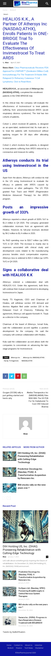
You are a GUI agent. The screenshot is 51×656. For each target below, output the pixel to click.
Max (7, 62)
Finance (19, 648)
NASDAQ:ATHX (27, 361)
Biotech (13, 10)
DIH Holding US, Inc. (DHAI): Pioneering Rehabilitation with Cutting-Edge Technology (22, 550)
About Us (28, 645)
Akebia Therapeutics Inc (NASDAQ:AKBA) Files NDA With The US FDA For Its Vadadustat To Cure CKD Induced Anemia (37, 399)
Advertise (38, 645)
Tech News (28, 648)
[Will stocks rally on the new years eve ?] (9, 488)
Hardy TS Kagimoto (11, 361)
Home (5, 10)
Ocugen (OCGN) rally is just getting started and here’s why (13, 395)
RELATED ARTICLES (12, 447)
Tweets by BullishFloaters (14, 632)
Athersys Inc (15, 357)
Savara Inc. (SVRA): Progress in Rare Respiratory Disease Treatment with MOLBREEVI (32, 620)
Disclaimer (39, 648)
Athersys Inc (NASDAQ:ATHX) (33, 357)
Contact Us (18, 645)
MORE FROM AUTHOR (34, 447)
